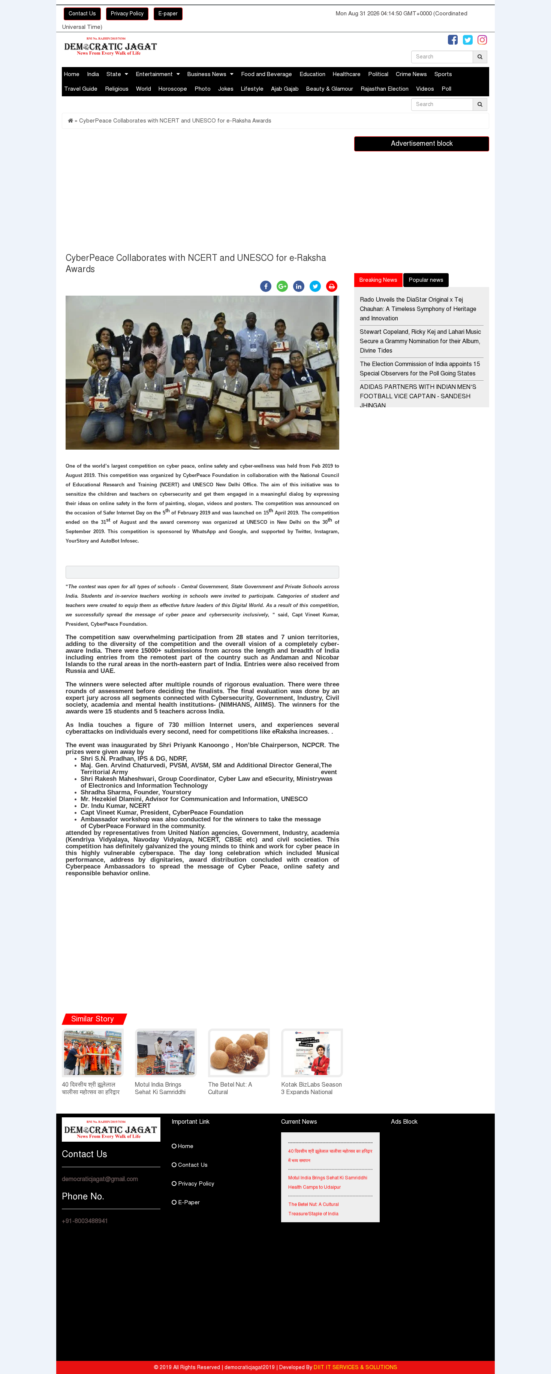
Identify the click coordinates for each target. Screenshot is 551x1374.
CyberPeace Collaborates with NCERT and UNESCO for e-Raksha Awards (175, 120)
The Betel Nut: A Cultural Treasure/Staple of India (313, 1200)
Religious (117, 88)
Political (378, 74)
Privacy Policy (127, 13)
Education (312, 74)
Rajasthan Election (385, 88)
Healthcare (347, 74)
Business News (206, 74)
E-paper (168, 13)
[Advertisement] (202, 192)
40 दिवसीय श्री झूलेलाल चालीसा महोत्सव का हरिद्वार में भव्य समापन (91, 1092)
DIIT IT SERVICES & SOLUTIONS (355, 1367)
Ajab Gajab (285, 88)
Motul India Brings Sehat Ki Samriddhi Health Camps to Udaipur (327, 1174)
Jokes (226, 88)
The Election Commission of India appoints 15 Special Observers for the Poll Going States (420, 368)
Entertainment (154, 74)
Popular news (426, 280)
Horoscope (173, 88)
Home (71, 74)
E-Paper (188, 1202)
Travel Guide (80, 88)
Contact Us (82, 13)
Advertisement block (422, 143)
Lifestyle (252, 88)
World (143, 88)
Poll (446, 88)
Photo (203, 88)
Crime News (411, 74)
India (93, 74)
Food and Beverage (266, 74)
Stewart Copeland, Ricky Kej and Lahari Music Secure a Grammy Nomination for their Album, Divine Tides (420, 341)
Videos (425, 88)
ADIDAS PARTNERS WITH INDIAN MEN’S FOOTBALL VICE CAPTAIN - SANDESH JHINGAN (418, 396)
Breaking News (378, 280)
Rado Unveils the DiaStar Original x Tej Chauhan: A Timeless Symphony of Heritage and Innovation (418, 309)
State (113, 74)
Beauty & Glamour (329, 88)
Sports (443, 74)
